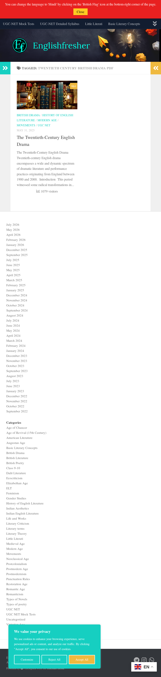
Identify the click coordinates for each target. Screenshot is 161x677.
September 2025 (17, 255)
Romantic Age (15, 589)
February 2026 (16, 240)
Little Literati (93, 23)
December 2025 (16, 250)
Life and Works (16, 518)
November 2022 (16, 401)
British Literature (17, 458)
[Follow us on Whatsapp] (152, 660)
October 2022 (15, 406)
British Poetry (15, 463)
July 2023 (12, 381)
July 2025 (12, 260)
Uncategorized (15, 619)
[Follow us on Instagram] (144, 660)
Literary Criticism (17, 523)
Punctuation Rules (18, 579)
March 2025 (14, 280)
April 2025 (13, 275)
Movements (26, 125)
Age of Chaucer (16, 427)
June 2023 (13, 386)
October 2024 (15, 305)
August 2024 (14, 315)
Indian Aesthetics (17, 508)
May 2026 (13, 229)
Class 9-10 (13, 468)
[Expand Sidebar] (5, 68)
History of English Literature (25, 503)
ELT (9, 488)
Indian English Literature (22, 513)
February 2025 (16, 285)
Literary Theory (16, 533)
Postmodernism (16, 574)
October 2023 (15, 366)
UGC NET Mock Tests (21, 614)
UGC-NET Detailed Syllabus (59, 23)
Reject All (54, 659)
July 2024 (12, 320)
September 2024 (17, 310)
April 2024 (13, 335)
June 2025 (13, 265)
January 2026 (15, 245)
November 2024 (16, 300)
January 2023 (15, 391)
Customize (27, 659)
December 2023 (16, 356)
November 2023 (16, 361)
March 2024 (14, 340)
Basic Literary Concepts (124, 23)
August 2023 (14, 376)
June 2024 (13, 325)
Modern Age (47, 120)
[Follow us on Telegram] (137, 660)
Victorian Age (15, 624)
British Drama (28, 115)
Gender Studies (16, 498)
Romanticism (14, 594)
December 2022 (16, 396)
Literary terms (15, 528)
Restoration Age (16, 584)
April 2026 (13, 234)
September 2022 (17, 411)
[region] (54, 646)
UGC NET (44, 125)
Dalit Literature (16, 473)
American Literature (19, 437)
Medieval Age (15, 543)
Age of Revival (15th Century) (26, 432)
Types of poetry (16, 604)
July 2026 (12, 224)
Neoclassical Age (17, 559)
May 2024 (13, 330)
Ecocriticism (14, 478)
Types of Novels (16, 599)
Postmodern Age (17, 569)
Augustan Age (15, 443)
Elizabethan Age (17, 483)
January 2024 (15, 350)
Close (80, 11)
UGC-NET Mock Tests (18, 23)
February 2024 (16, 345)
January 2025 (15, 290)
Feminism (12, 493)
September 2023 (17, 371)
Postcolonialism (16, 564)
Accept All (81, 659)
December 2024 (16, 295)
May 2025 (13, 270)
